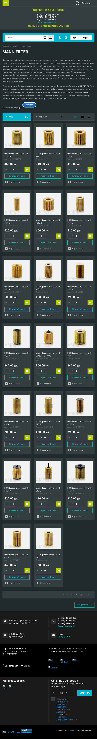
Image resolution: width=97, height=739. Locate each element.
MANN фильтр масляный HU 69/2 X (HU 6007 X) (48, 354)
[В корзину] (27, 169)
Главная (6, 46)
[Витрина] (76, 117)
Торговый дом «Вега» (48, 10)
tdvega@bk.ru (64, 636)
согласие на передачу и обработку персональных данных (63, 707)
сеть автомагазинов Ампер (48, 26)
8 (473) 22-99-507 (46, 17)
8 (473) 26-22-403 (46, 15)
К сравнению (14, 182)
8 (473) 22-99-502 (46, 19)
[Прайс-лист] (89, 117)
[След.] (85, 594)
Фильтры (15, 46)
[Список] (82, 117)
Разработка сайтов (74, 730)
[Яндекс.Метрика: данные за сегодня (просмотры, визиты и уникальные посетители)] (11, 732)
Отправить (85, 693)
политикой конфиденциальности (66, 718)
